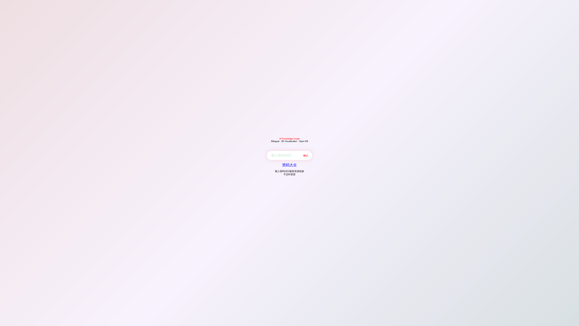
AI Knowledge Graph (289, 138)
